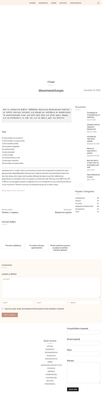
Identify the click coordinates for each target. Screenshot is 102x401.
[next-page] (81, 185)
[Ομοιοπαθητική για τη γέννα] (80, 177)
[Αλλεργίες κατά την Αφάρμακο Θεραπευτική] (80, 127)
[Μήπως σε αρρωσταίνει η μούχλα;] (80, 150)
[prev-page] (76, 185)
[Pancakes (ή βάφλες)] (13, 235)
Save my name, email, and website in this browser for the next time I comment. (34, 309)
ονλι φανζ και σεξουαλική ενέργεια (91, 139)
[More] (67, 199)
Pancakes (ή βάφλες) (13, 245)
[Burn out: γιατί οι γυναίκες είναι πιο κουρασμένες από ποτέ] (80, 162)
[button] (98, 3)
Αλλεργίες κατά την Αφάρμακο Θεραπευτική (93, 127)
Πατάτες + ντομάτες (10, 212)
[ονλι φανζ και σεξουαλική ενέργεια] (80, 138)
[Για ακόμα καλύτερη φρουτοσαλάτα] (36, 235)
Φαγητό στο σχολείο (63, 212)
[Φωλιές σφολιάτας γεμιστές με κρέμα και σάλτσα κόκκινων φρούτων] (60, 235)
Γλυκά (51, 82)
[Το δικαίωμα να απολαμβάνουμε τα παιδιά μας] (80, 115)
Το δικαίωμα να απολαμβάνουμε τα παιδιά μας (93, 115)
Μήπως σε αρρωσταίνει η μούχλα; (92, 151)
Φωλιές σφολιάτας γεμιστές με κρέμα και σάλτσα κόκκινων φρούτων (60, 248)
